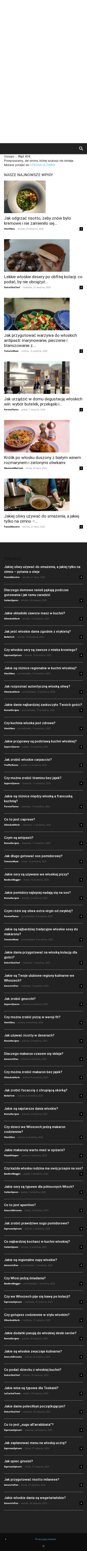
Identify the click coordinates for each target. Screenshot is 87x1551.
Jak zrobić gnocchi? (20, 999)
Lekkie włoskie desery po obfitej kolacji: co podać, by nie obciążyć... (43, 279)
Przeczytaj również (45, 1539)
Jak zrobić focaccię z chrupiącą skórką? (35, 1090)
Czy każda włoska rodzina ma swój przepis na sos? (43, 1168)
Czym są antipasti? (18, 838)
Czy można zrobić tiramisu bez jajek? (33, 778)
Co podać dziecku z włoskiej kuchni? (32, 1370)
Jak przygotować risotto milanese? (31, 1479)
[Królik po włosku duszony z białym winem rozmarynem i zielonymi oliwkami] (43, 436)
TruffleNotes (11, 764)
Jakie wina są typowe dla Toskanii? (31, 1388)
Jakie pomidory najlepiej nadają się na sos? (37, 892)
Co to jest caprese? (19, 819)
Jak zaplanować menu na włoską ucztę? (35, 1443)
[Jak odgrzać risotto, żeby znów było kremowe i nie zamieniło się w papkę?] (43, 197)
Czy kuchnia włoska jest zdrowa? (29, 723)
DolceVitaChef (12, 287)
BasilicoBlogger (12, 879)
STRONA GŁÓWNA (42, 165)
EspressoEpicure (13, 655)
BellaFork (9, 636)
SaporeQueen (11, 746)
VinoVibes (9, 228)
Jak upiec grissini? (18, 1461)
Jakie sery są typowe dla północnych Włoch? (39, 1187)
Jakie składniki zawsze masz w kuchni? (34, 613)
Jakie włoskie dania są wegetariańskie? (35, 1498)
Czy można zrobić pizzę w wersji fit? (32, 1017)
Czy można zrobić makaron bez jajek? (33, 1072)
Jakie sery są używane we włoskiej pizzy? (36, 874)
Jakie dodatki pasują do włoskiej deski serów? (40, 1333)
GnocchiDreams (13, 1210)
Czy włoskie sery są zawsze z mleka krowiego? (40, 650)
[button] (81, 149)
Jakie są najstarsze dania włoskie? (31, 1108)
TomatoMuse (11, 350)
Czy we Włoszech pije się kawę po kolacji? (37, 1296)
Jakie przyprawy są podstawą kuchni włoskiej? (40, 741)
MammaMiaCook (13, 468)
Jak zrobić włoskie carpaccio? (28, 760)
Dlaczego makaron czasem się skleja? (33, 1054)
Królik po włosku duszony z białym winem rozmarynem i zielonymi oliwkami (42, 460)
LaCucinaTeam (12, 1393)
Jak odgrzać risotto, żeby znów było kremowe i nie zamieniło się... (37, 221)
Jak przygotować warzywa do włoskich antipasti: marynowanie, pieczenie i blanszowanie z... (40, 340)
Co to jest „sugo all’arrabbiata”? (29, 1424)
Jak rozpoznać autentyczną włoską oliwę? (37, 686)
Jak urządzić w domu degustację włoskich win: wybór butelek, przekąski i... (43, 402)
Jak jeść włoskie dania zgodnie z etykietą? (37, 631)
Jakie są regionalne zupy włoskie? (30, 1260)
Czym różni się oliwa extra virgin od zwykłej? (38, 911)
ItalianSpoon (11, 600)
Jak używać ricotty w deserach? (29, 1035)
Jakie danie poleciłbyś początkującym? (34, 1406)
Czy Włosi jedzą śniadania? (25, 1278)
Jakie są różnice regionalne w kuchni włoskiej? (40, 668)
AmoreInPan (11, 985)
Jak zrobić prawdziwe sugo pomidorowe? (36, 1223)
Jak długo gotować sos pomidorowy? (33, 856)
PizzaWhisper (11, 1155)
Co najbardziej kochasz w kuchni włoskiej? (37, 1241)
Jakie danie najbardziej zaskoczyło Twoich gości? (43, 705)
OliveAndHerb (12, 618)
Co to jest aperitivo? (20, 1205)
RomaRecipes (11, 710)
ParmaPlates (11, 409)
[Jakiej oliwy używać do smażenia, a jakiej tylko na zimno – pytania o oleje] (43, 494)
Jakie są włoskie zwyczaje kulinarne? (33, 1351)
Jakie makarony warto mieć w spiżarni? (34, 1150)
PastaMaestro (12, 526)
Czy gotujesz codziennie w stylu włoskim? (37, 1315)
